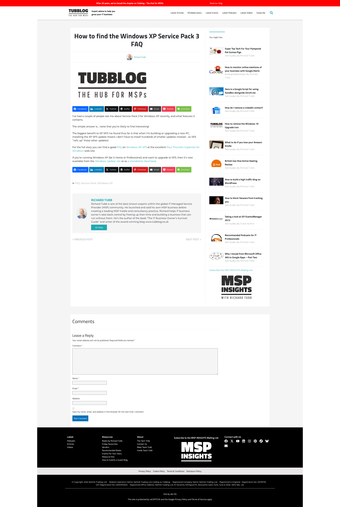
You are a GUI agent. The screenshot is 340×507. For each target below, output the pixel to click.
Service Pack (88, 183)
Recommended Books (111, 450)
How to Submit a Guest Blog (115, 459)
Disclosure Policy (193, 471)
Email (75, 388)
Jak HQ (173, 494)
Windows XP (105, 183)
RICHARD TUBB (101, 200)
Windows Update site (108, 161)
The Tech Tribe (143, 440)
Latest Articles (177, 12)
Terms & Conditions (175, 471)
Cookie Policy (159, 471)
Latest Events (212, 12)
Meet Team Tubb (144, 447)
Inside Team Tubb (144, 450)
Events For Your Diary (112, 453)
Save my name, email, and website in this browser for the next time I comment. (108, 411)
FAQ (119, 147)
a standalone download (142, 161)
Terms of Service (199, 499)
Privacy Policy (145, 471)
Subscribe (260, 12)
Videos (70, 447)
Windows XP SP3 (136, 147)
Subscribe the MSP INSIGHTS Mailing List (231, 270)
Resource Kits (108, 456)
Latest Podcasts (229, 12)
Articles (70, 444)
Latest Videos (246, 12)
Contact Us (142, 444)
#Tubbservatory (195, 12)
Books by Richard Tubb (112, 440)
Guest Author (247, 223)
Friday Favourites (110, 444)
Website (76, 398)
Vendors (105, 447)
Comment (77, 345)
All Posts (99, 227)
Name (75, 378)
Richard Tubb (247, 55)
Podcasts (71, 440)
